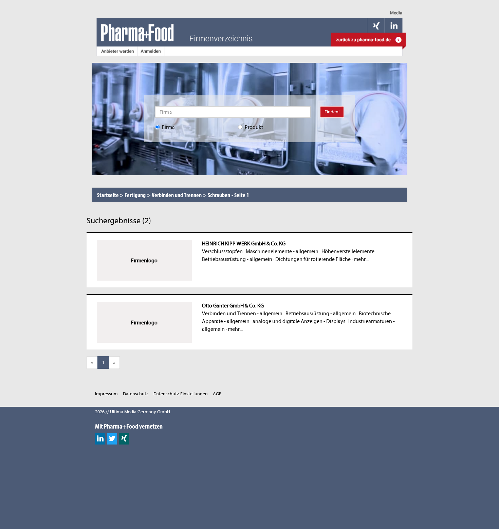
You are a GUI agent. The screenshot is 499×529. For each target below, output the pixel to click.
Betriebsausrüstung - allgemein (237, 259)
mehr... (361, 259)
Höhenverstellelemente (347, 251)
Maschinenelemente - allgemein (282, 251)
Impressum (106, 394)
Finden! (332, 112)
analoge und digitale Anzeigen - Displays (299, 321)
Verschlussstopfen (222, 251)
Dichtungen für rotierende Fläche (313, 259)
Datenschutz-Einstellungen (180, 394)
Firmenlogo (144, 261)
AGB (217, 394)
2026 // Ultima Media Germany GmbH (132, 412)
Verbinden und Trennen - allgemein (242, 313)
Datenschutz (135, 394)
